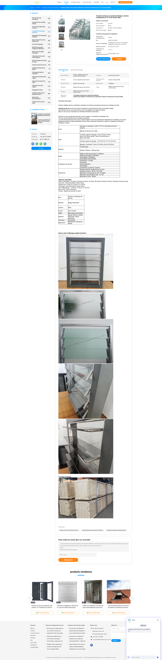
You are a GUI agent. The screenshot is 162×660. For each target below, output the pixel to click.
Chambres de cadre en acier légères (41, 56)
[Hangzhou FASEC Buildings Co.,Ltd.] (37, 3)
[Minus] (158, 620)
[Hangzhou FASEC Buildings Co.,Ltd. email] (32, 143)
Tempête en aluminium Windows (41, 31)
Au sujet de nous (34, 633)
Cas (31, 640)
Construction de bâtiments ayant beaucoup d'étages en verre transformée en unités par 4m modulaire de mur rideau (77, 631)
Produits (32, 630)
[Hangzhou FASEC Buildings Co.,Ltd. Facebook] (91, 645)
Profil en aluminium (41, 44)
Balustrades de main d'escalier (41, 52)
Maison (32, 628)
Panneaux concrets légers (41, 86)
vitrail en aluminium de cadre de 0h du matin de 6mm (44, 121)
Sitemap (32, 638)
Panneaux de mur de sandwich (41, 73)
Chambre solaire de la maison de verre (41, 93)
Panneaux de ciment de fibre (41, 81)
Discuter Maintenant (125, 2)
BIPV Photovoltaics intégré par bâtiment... (41, 48)
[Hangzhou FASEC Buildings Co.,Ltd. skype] (45, 143)
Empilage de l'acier (41, 90)
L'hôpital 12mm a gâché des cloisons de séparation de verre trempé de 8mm (54, 647)
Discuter (41, 148)
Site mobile (33, 642)
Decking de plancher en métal (41, 68)
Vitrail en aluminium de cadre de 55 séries (92, 530)
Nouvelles (33, 635)
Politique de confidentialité (34, 646)
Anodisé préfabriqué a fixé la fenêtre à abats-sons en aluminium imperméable (40, 607)
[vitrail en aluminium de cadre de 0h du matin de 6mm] (34, 121)
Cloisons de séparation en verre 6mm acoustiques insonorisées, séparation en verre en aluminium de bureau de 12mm (55, 639)
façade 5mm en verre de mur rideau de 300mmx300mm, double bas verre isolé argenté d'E (77, 647)
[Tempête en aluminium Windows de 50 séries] (34, 116)
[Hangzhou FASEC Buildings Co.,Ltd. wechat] (41, 143)
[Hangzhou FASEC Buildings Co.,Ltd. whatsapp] (37, 143)
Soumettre (68, 560)
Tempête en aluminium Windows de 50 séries (44, 114)
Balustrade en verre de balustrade (41, 40)
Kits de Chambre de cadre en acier (41, 61)
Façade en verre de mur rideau (41, 23)
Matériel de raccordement (41, 98)
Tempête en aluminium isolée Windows (116, 530)
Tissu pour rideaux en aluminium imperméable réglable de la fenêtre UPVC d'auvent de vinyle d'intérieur (67, 607)
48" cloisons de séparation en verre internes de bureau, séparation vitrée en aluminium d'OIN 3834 (55, 631)
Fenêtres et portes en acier (41, 102)
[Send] (157, 657)
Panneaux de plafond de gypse (41, 77)
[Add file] (128, 657)
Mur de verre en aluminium (41, 18)
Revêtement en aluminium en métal (41, 36)
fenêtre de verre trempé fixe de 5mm (69, 530)
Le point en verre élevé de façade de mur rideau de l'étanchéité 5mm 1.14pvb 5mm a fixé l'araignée (77, 639)
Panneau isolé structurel (41, 65)
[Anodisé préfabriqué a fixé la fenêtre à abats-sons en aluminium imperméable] (42, 592)
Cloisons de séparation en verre (41, 27)
